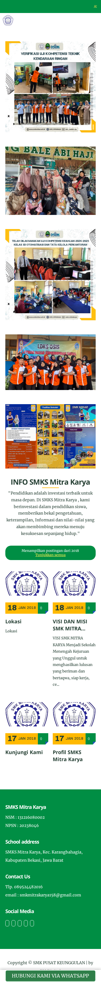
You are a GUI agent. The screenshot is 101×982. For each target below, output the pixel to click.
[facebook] (7, 923)
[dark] (87, 20)
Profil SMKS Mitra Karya (68, 756)
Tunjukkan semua (50, 555)
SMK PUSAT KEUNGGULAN (59, 962)
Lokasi (13, 621)
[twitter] (13, 923)
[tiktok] (26, 923)
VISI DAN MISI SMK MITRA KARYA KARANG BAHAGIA (72, 625)
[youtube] (32, 923)
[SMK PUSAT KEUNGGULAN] (8, 20)
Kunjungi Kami (24, 752)
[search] (77, 20)
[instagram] (20, 923)
